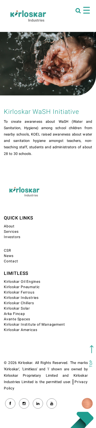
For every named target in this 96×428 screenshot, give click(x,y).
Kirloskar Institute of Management (34, 324)
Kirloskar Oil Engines (22, 281)
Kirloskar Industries (21, 297)
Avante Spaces (17, 319)
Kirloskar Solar (17, 308)
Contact (11, 261)
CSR (7, 250)
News (9, 256)
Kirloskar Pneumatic (22, 287)
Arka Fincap (14, 313)
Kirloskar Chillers (19, 303)
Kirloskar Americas (20, 330)
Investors (12, 237)
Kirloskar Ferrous (19, 292)
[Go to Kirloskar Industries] (28, 16)
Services (11, 231)
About (9, 226)
